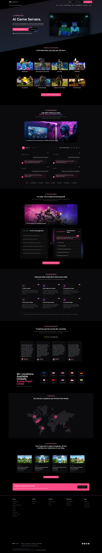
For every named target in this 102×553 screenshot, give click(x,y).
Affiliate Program (52, 501)
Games (61, 5)
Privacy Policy (33, 543)
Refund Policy (86, 506)
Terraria (14, 508)
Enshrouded (15, 512)
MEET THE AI (33, 29)
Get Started (82, 486)
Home (57, 5)
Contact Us (68, 503)
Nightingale (15, 515)
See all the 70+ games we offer (51, 94)
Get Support (85, 5)
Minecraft (14, 503)
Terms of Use (86, 503)
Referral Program (67, 5)
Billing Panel (78, 1)
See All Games (15, 501)
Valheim (14, 506)
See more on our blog (51, 476)
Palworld (14, 510)
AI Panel (88, 1)
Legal (90, 5)
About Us (86, 501)
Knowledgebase (78, 5)
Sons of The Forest (16, 514)
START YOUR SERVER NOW (21, 29)
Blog (73, 5)
